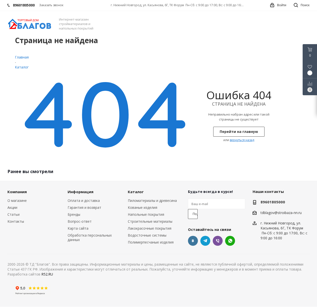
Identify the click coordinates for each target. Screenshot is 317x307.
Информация (80, 191)
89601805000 (273, 201)
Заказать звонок (51, 5)
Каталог (136, 191)
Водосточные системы (147, 235)
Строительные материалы (150, 221)
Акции (12, 207)
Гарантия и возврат (84, 207)
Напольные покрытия (146, 214)
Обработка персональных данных (90, 237)
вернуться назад (242, 140)
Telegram (205, 241)
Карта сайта (78, 228)
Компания (17, 191)
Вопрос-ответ (80, 221)
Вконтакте (193, 241)
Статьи (13, 214)
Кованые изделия (142, 207)
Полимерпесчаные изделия (151, 242)
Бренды (74, 214)
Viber (218, 241)
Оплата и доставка (84, 200)
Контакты (15, 221)
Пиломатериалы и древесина (152, 200)
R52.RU (47, 274)
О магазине (17, 200)
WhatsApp (230, 241)
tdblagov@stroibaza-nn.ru (281, 212)
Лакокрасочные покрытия (149, 228)
